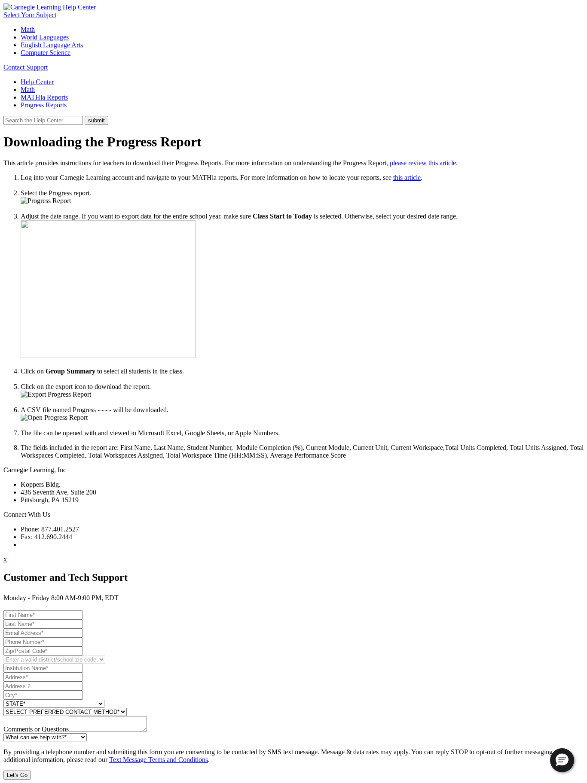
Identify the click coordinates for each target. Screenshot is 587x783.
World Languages (45, 37)
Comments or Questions (36, 729)
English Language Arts (52, 45)
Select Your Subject (29, 14)
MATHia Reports (44, 97)
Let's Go (17, 775)
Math (28, 29)
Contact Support (25, 67)
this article (407, 177)
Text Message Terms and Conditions (158, 759)
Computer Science (45, 52)
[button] (562, 760)
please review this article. (424, 163)
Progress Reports (44, 105)
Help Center (37, 81)
